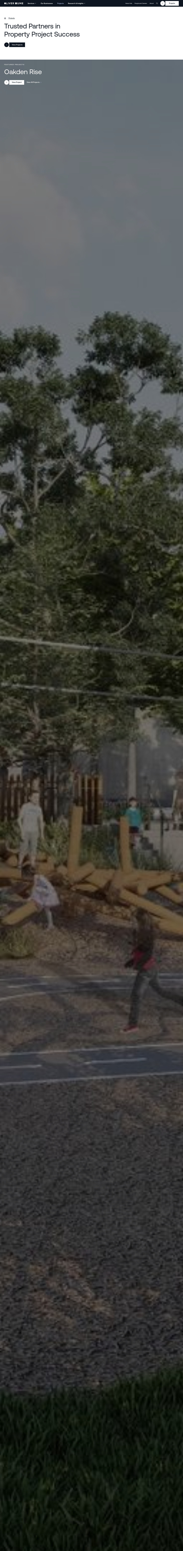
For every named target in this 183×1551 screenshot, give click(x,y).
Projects (60, 3)
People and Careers (141, 3)
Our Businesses (47, 3)
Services (31, 3)
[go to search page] (157, 3)
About (152, 3)
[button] (32, 3)
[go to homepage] (13, 3)
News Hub (128, 3)
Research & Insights (75, 3)
